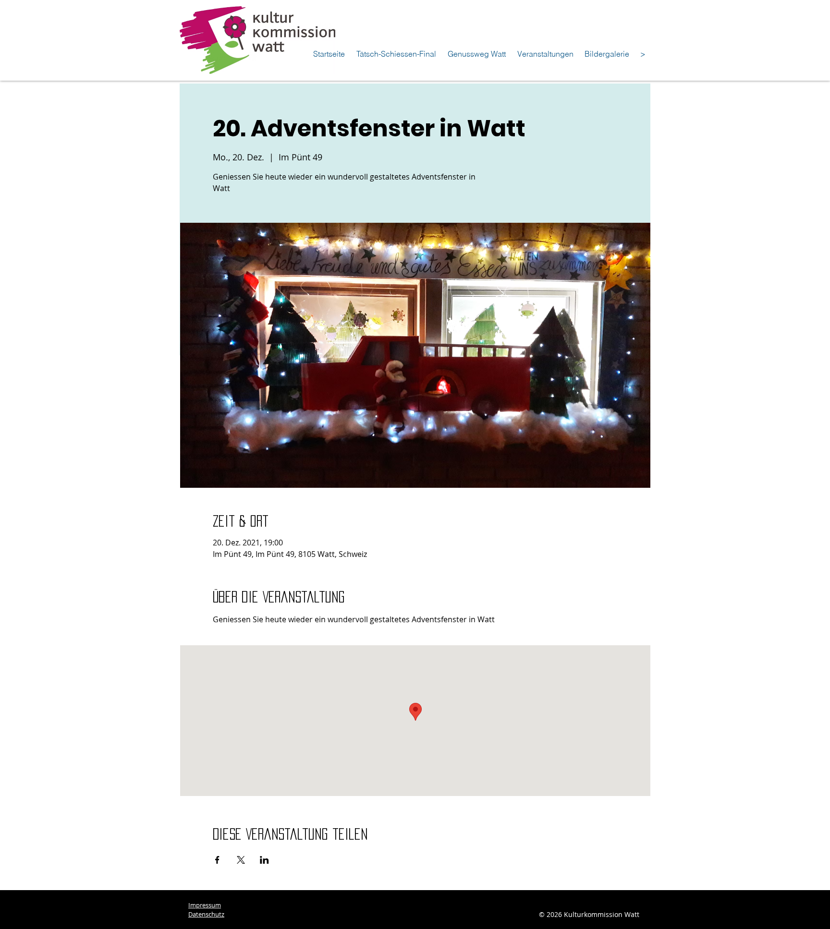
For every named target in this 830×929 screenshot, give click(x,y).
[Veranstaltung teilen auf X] (240, 860)
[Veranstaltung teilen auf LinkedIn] (264, 860)
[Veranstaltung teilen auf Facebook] (217, 860)
